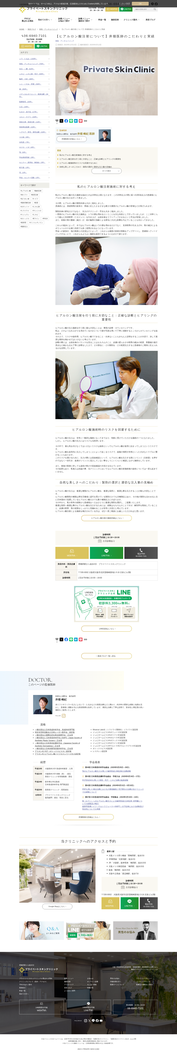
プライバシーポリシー (144, 978)
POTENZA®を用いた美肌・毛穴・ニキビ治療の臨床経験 (105, 780)
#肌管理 (23, 222)
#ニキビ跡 (36, 207)
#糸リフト (24, 195)
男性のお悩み (114, 978)
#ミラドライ (25, 211)
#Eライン (36, 218)
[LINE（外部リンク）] (106, 604)
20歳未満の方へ (115, 981)
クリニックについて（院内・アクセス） (33, 981)
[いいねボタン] (56, 120)
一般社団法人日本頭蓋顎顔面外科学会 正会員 (54, 748)
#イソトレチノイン (36, 222)
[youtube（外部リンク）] (101, 1020)
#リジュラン (25, 215)
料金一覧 (102, 20)
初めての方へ (24, 994)
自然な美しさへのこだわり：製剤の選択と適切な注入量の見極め (85, 167)
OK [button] (140, 4)
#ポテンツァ (25, 207)
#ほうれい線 (25, 199)
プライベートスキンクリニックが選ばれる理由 (35, 978)
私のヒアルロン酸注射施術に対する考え (75, 155)
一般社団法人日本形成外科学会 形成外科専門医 (55, 730)
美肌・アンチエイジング (48, 29)
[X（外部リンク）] (89, 1020)
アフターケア (69, 984)
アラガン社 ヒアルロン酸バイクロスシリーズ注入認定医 (58, 754)
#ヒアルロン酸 (26, 191)
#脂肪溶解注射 (26, 203)
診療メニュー (69, 978)
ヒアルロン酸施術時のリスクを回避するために (78, 163)
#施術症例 (37, 191)
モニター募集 (92, 984)
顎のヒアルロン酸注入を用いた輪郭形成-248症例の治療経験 (106, 771)
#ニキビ (35, 215)
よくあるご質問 (69, 991)
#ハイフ (35, 199)
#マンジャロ (37, 211)
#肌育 (36, 203)
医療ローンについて (117, 984)
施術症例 (115, 20)
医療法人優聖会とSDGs (144, 984)
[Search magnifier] (155, 9)
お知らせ (90, 978)
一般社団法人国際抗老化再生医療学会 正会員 (54, 735)
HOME (21, 29)
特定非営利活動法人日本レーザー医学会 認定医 (55, 732)
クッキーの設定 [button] (124, 3)
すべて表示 (106, 171)
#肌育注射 (34, 195)
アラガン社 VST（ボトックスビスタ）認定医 (53, 751)
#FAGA (45, 218)
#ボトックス (25, 218)
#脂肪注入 (24, 226)
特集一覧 (90, 988)
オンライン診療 (92, 981)
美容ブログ (150, 20)
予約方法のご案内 (25, 984)
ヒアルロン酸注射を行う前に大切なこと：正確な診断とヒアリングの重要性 (90, 159)
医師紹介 (22, 988)
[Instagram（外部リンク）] (85, 1020)
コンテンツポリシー (143, 981)
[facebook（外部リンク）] (97, 1020)
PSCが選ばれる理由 (27, 20)
